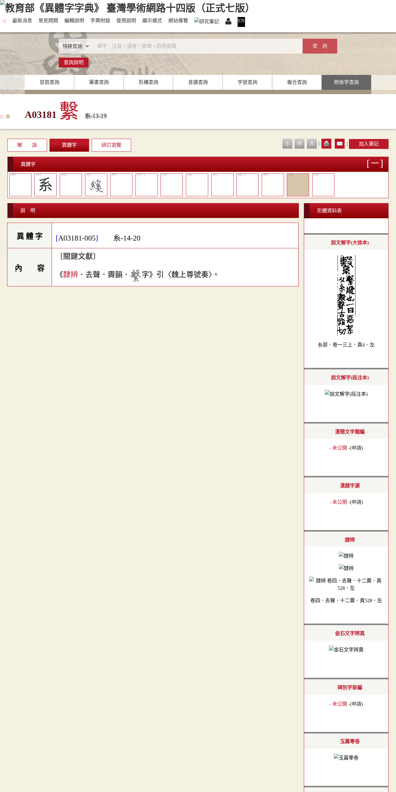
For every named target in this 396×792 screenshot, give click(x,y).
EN (241, 20)
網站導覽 (178, 20)
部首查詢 (49, 82)
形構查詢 (148, 82)
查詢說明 (74, 62)
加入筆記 (369, 143)
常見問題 (48, 20)
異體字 (69, 145)
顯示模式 (152, 20)
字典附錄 (100, 20)
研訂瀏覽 (111, 145)
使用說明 (126, 20)
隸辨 (70, 275)
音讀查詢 (198, 82)
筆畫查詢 (99, 82)
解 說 (27, 145)
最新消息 (22, 20)
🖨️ (326, 143)
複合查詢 (297, 82)
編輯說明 (74, 20)
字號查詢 (247, 82)
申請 (356, 447)
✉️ (340, 143)
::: (4, 20)
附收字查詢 (346, 82)
